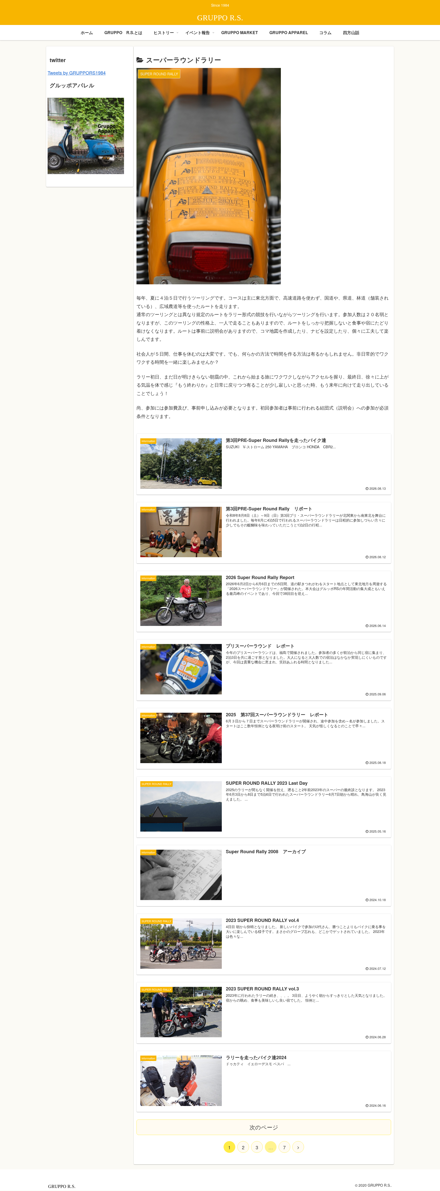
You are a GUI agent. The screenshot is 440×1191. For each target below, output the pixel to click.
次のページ (264, 1127)
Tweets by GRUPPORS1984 (77, 72)
